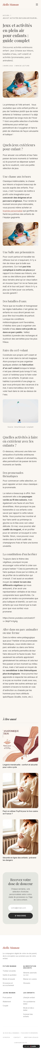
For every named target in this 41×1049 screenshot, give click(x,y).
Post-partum (7, 997)
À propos (6, 1037)
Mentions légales (31, 1037)
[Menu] (37, 4)
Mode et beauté (9, 979)
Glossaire (26, 983)
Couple (5, 1006)
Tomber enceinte (9, 971)
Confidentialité (20, 1042)
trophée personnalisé (12, 211)
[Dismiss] (38, 1046)
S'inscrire (20, 916)
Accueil (6, 15)
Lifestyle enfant (29, 997)
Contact (17, 1037)
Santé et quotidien (10, 975)
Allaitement (7, 1002)
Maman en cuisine (30, 979)
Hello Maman (11, 4)
